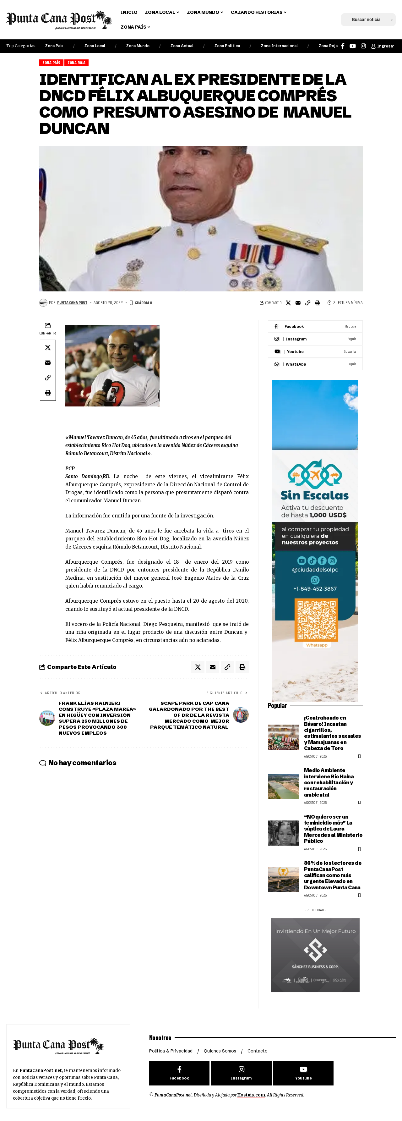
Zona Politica (227, 45)
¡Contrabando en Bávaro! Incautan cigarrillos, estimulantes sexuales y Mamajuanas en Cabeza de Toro (332, 733)
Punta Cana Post (72, 302)
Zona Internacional (279, 45)
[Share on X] (288, 303)
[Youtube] (315, 351)
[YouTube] (352, 46)
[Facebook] (343, 46)
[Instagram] (363, 46)
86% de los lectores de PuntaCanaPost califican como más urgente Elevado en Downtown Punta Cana (332, 875)
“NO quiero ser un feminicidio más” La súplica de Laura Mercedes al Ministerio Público (333, 829)
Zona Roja (328, 45)
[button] (337, 19)
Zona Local (94, 45)
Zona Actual (181, 45)
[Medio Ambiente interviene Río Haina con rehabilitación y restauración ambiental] (283, 786)
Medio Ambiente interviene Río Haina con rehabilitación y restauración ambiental (329, 782)
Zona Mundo (137, 45)
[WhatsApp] (315, 364)
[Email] (298, 303)
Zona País (54, 45)
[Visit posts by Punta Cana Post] (43, 303)
